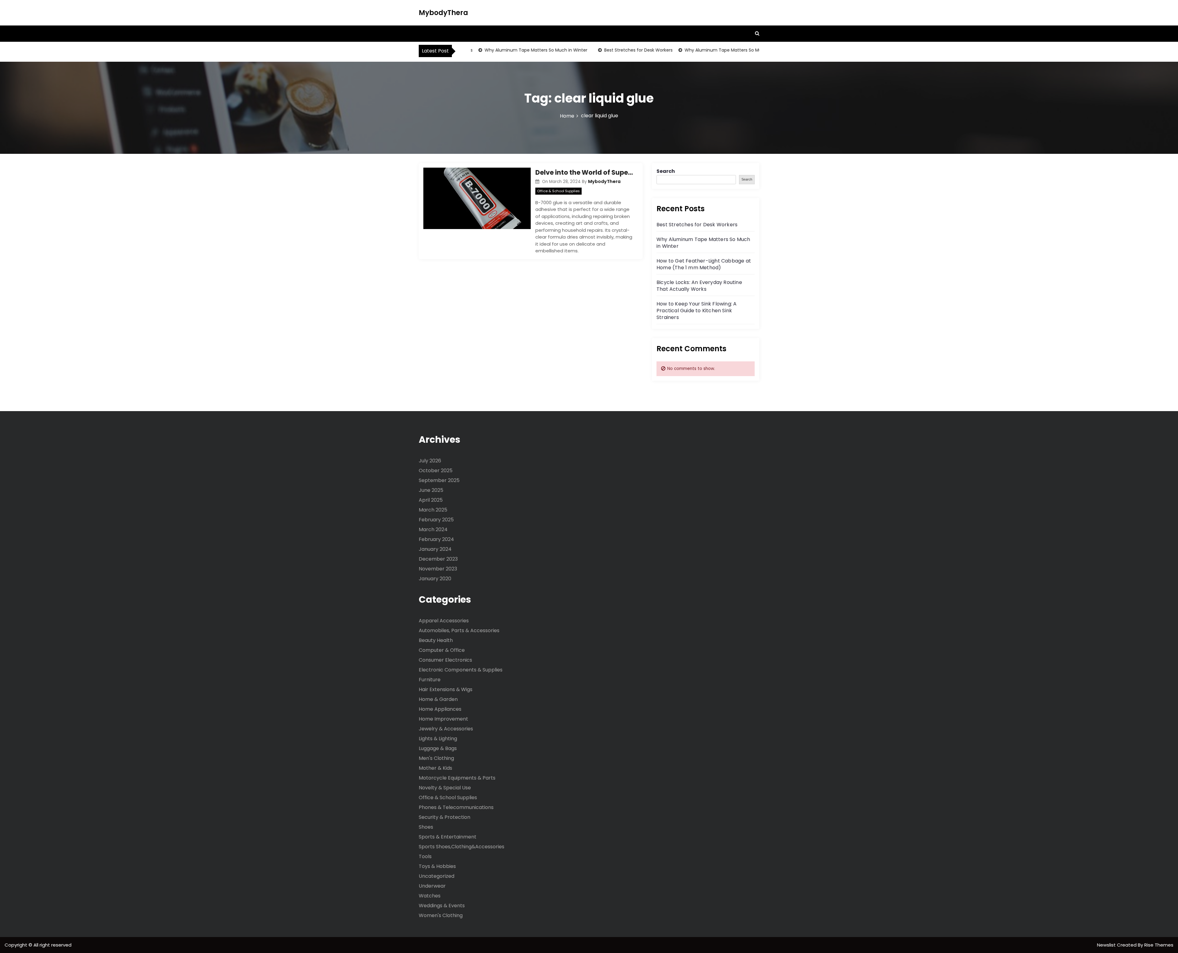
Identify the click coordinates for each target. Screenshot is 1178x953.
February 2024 (436, 539)
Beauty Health (436, 640)
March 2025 (433, 509)
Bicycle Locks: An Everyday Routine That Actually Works (699, 286)
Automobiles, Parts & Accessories (459, 630)
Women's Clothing (441, 915)
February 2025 (436, 519)
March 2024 (433, 529)
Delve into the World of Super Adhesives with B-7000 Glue (584, 172)
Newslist (1107, 945)
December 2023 (438, 558)
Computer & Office (442, 650)
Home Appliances (440, 709)
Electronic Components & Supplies (460, 669)
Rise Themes (1158, 945)
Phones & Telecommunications (456, 807)
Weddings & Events (442, 905)
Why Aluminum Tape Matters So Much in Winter (518, 50)
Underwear (432, 885)
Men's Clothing (436, 758)
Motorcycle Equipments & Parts (457, 777)
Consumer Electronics (445, 659)
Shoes (426, 826)
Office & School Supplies (558, 191)
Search (665, 171)
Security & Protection (444, 817)
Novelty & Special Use (445, 787)
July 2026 (430, 460)
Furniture (430, 679)
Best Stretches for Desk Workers (620, 50)
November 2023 (438, 568)
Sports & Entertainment (447, 836)
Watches (430, 895)
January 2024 (435, 549)
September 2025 (439, 480)
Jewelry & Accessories (446, 728)
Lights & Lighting (438, 738)
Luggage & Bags (438, 748)
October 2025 (435, 470)
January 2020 (435, 578)
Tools (425, 856)
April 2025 (431, 500)
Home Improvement (443, 718)
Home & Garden (438, 699)
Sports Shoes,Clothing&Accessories (461, 846)
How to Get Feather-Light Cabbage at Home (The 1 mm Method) (703, 264)
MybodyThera (443, 13)
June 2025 (431, 490)
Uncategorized (436, 876)
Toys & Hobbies (437, 866)
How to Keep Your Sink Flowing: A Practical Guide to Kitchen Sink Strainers (696, 310)
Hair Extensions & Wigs (445, 689)
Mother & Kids (435, 768)
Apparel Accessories (444, 620)
